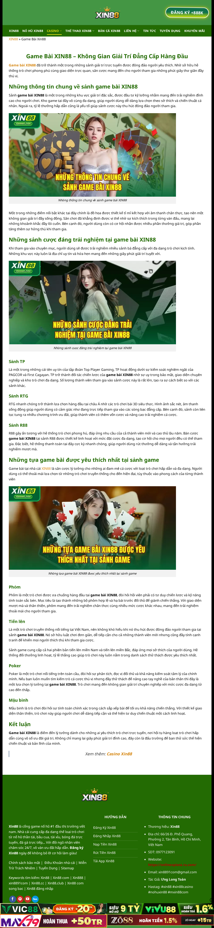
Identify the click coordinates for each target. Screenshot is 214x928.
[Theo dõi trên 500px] (35, 899)
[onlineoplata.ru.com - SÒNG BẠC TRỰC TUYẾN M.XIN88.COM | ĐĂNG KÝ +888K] (107, 12)
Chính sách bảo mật (24, 862)
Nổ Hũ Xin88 (32, 31)
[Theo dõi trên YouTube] (27, 899)
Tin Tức (149, 31)
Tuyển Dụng (170, 31)
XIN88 (13, 31)
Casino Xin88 (119, 754)
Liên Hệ (130, 31)
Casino (53, 31)
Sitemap (67, 868)
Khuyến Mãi (194, 31)
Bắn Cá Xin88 (109, 31)
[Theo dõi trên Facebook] (12, 899)
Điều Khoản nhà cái (60, 862)
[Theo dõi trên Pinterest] (20, 899)
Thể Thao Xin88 (78, 31)
